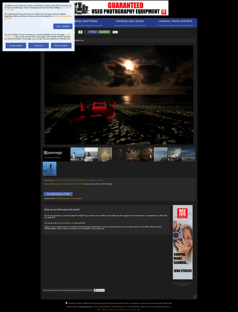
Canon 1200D (49, 184)
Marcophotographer (63, 198)
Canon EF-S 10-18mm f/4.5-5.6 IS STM (69, 184)
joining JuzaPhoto (64, 223)
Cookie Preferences (118, 307)
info (186, 285)
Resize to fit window (120, 50)
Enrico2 (83, 180)
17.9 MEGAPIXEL (121, 140)
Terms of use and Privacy (101, 307)
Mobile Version (72, 307)
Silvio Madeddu (76, 198)
